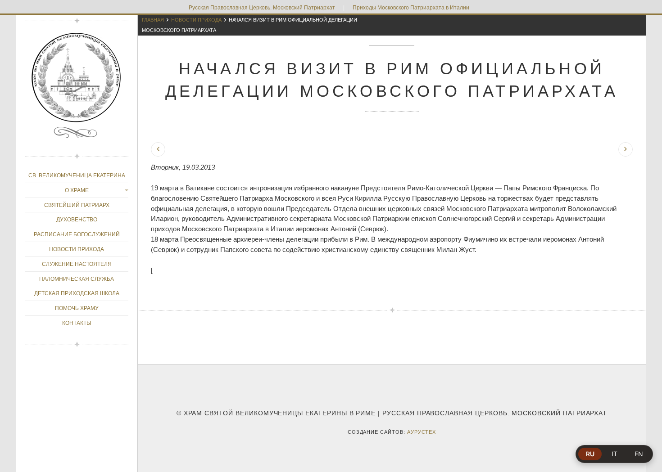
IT (614, 454)
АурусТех (421, 432)
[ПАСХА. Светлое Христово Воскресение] (625, 149)
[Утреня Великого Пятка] (158, 149)
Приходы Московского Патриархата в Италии (411, 7)
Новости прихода (196, 19)
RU (590, 454)
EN (639, 454)
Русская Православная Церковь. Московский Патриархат (262, 7)
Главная (153, 19)
